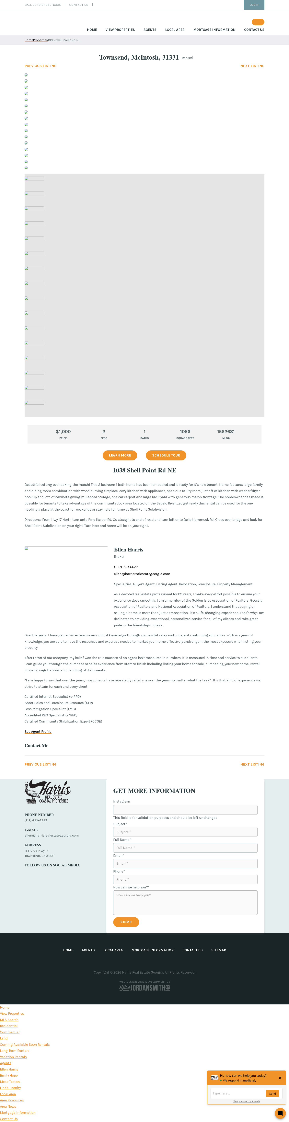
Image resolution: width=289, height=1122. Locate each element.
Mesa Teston (10, 1082)
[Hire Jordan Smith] (144, 986)
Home (4, 1007)
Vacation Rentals (13, 1057)
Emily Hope (9, 1075)
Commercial (9, 1032)
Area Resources (12, 1100)
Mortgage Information (18, 1112)
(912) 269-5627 (126, 567)
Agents (5, 1063)
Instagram (121, 801)
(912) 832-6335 (36, 820)
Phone (119, 871)
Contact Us (9, 1119)
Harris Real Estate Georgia (43, 22)
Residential (9, 1026)
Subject (120, 824)
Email (118, 855)
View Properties (12, 1013)
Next (252, 66)
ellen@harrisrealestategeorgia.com (142, 574)
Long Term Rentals (14, 1050)
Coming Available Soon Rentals (25, 1044)
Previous (40, 66)
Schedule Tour (166, 455)
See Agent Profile (38, 731)
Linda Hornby (10, 1088)
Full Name (122, 840)
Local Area (8, 1094)
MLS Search (9, 1020)
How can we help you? (131, 887)
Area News (8, 1106)
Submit (126, 922)
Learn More (120, 455)
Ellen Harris (9, 1069)
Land (4, 1038)
